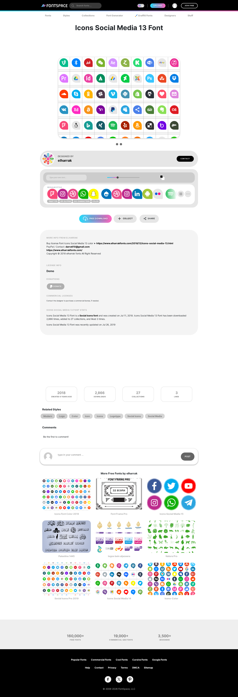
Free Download (98, 218)
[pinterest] (130, 679)
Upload (157, 6)
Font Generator (114, 15)
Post (188, 456)
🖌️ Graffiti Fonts (144, 15)
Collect (128, 218)
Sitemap (148, 667)
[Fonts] (54, 5)
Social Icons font (88, 315)
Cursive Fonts (140, 659)
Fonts (48, 15)
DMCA (135, 667)
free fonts (75, 640)
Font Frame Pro (119, 513)
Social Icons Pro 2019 (67, 598)
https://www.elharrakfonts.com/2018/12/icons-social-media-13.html (134, 243)
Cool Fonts (122, 659)
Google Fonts (159, 659)
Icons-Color (171, 598)
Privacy (112, 667)
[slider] (117, 177)
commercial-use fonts (121, 640)
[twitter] (119, 679)
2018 (61, 393)
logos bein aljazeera (119, 556)
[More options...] (188, 194)
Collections (88, 15)
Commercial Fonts (101, 659)
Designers (170, 15)
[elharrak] (50, 158)
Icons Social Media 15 (171, 513)
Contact (185, 159)
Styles (66, 15)
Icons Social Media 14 (119, 598)
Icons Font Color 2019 (66, 513)
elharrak (65, 160)
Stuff (190, 15)
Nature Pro (171, 556)
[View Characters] (181, 194)
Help (87, 667)
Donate (57, 286)
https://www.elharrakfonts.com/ (64, 250)
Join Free (189, 6)
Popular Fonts (78, 659)
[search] (85, 6)
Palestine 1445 (66, 556)
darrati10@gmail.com (78, 246)
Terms (124, 667)
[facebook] (108, 679)
